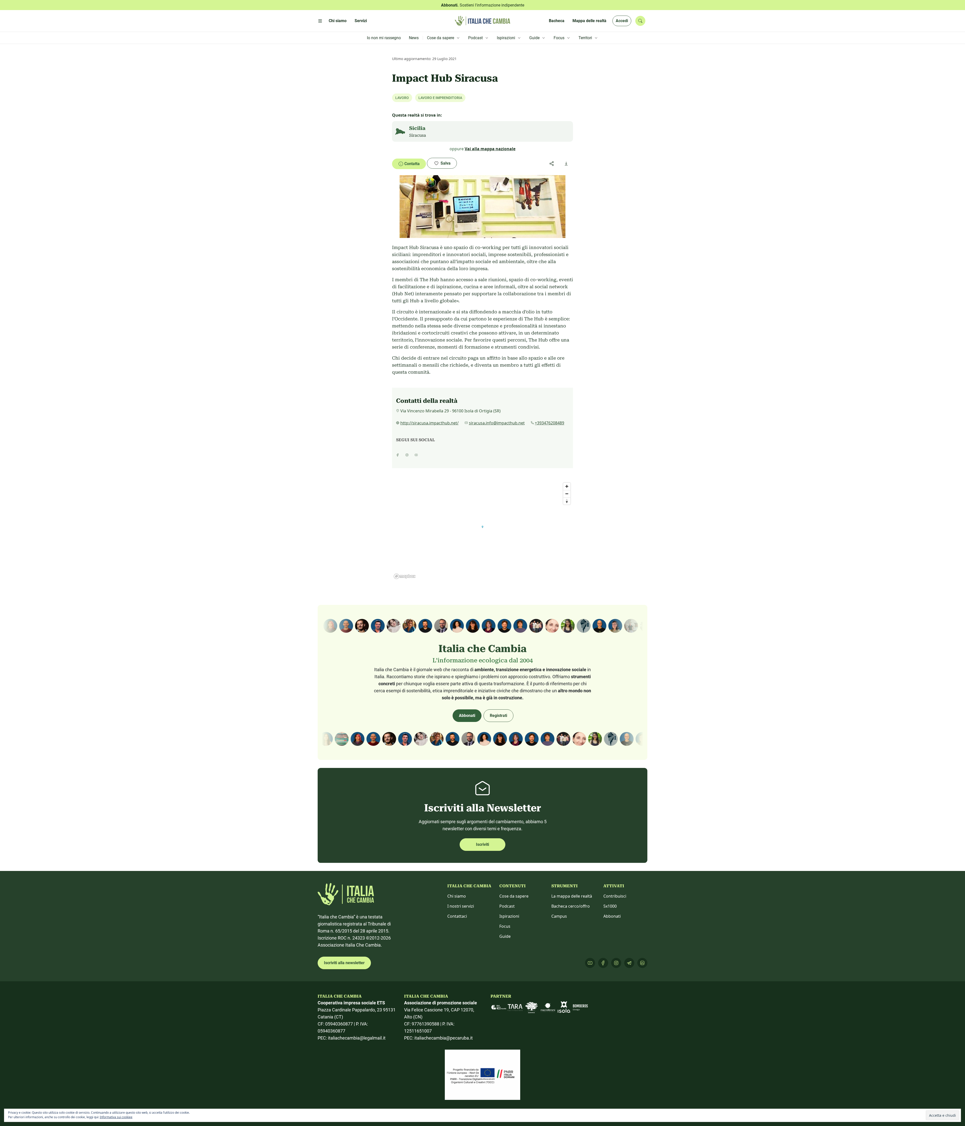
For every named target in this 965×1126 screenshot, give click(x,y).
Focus (504, 926)
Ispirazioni (509, 916)
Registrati (498, 715)
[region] (482, 530)
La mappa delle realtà (571, 896)
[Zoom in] (566, 486)
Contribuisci (614, 896)
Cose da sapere (513, 896)
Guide (505, 936)
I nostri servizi (460, 906)
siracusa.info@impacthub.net (497, 423)
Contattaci (457, 916)
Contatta (412, 163)
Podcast (507, 906)
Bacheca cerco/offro (570, 906)
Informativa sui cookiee (116, 1117)
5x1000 (610, 906)
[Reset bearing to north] (566, 501)
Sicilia (417, 128)
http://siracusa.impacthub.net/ (429, 423)
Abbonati (467, 715)
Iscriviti (482, 844)
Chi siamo (456, 896)
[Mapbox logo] (405, 576)
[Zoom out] (566, 493)
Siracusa (417, 135)
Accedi (622, 20)
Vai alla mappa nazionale (490, 149)
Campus (559, 916)
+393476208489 (549, 423)
